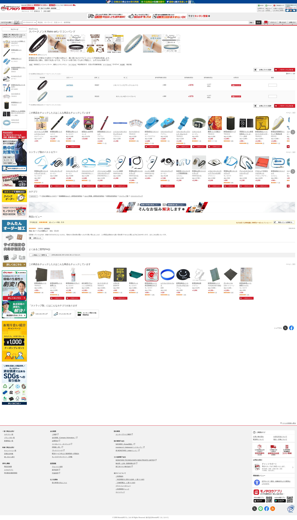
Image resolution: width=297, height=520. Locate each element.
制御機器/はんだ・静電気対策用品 (70, 196)
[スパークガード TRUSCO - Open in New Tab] (136, 123)
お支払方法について (280, 436)
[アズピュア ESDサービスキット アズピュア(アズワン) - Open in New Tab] (262, 163)
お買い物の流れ (258, 436)
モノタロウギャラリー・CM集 (62, 457)
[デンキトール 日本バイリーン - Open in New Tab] (231, 275)
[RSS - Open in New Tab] (272, 510)
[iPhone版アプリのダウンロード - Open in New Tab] (262, 500)
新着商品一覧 (8, 441)
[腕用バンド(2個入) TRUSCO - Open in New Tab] (215, 123)
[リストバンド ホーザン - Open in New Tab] (199, 123)
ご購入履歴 (46, 11)
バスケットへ (74, 146)
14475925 (69, 96)
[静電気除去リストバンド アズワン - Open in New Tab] (104, 123)
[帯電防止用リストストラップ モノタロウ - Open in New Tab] (231, 163)
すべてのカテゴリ (28, 22)
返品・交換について (280, 439)
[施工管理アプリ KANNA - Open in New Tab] (14, 300)
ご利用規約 (119, 476)
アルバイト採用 (57, 467)
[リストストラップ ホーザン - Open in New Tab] (57, 163)
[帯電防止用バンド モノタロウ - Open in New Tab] (73, 123)
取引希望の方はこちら (59, 483)
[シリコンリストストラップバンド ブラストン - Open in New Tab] (120, 123)
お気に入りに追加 (265, 70)
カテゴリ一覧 (8, 434)
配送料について (258, 439)
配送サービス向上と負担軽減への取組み (65, 453)
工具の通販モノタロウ (49, 196)
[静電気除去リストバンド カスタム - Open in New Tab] (278, 163)
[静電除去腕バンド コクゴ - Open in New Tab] (57, 123)
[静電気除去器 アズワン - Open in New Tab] (199, 275)
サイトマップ (120, 492)
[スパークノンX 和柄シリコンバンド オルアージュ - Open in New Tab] (41, 123)
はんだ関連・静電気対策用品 (94, 196)
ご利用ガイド (260, 432)
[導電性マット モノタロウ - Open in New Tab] (136, 275)
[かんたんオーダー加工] (14, 267)
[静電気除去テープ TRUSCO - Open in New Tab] (231, 123)
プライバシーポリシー (123, 486)
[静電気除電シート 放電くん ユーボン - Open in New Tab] (57, 275)
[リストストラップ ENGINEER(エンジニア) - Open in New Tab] (89, 163)
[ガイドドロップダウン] (279, 9)
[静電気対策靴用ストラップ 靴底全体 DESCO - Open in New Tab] (278, 123)
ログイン (28, 8)
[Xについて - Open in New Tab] (254, 510)
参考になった (37, 238)
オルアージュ (33, 28)
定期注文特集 (8, 454)
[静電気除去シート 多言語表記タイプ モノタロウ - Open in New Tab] (152, 275)
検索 (258, 22)
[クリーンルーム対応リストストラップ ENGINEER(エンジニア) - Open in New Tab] (104, 163)
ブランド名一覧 (9, 438)
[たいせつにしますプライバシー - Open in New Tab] (291, 509)
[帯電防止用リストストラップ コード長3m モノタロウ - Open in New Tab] (41, 163)
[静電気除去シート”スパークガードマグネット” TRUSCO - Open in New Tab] (262, 123)
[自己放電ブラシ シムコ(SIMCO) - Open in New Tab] (89, 275)
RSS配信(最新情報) (10, 473)
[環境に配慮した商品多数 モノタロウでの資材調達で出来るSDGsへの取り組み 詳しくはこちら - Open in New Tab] (14, 404)
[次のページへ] (293, 132)
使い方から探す (9, 457)
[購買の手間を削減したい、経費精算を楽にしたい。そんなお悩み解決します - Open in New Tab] (162, 207)
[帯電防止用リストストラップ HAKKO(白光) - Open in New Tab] (136, 163)
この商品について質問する (39, 255)
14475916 (69, 85)
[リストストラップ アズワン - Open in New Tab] (167, 123)
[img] (10, 8)
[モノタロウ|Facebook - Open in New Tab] (266, 510)
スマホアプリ (8, 470)
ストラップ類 (123, 196)
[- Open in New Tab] (259, 450)
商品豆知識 (8, 466)
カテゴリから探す (6, 22)
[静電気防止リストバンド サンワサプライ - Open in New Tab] (152, 123)
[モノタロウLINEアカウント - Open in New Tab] (260, 510)
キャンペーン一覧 (10, 450)
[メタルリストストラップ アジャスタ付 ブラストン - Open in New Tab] (215, 163)
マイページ (25, 11)
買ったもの (282, 22)
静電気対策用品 (111, 196)
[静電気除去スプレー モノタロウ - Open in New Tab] (73, 275)
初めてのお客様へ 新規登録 (48, 8)
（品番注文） (17, 22)
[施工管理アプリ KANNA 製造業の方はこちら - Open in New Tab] (14, 318)
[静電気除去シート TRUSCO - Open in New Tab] (41, 275)
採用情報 (53, 463)
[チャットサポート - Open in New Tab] (268, 8)
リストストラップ (137, 196)
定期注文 (37, 11)
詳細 (251, 22)
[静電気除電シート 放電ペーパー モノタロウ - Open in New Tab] (246, 275)
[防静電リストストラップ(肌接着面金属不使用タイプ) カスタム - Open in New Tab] (183, 163)
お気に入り (292, 22)
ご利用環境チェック (122, 489)
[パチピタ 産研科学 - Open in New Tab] (120, 275)
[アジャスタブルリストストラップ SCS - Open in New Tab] (246, 163)
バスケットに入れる (286, 70)
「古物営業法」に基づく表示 (125, 483)
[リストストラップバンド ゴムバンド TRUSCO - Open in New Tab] (183, 123)
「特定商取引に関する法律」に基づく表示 (130, 479)
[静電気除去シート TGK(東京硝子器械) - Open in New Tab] (215, 275)
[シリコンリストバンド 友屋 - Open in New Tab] (167, 275)
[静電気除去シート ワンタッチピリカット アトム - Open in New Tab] (183, 275)
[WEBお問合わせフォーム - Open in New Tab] (261, 8)
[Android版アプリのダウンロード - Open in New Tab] (284, 500)
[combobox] (143, 22)
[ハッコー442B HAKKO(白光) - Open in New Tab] (120, 163)
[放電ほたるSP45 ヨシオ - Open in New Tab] (89, 123)
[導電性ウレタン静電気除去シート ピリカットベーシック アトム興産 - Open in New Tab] (246, 123)
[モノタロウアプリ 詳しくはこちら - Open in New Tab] (273, 492)
